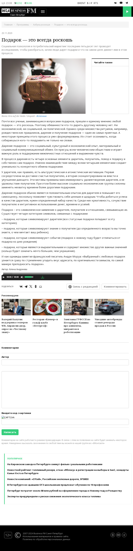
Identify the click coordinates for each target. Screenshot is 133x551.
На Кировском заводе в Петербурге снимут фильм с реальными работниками (54, 464)
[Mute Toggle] (22, 277)
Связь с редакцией (85, 286)
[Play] (3, 277)
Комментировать (115, 286)
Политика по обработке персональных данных (46, 539)
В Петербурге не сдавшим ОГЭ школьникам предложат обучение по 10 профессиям (58, 484)
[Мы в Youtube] (121, 3)
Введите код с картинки (16, 413)
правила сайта (61, 536)
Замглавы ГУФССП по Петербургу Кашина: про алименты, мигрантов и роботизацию (77, 326)
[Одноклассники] (36, 286)
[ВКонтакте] (21, 286)
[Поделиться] (37, 277)
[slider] (29, 276)
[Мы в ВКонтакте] (115, 3)
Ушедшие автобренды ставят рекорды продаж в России (108, 322)
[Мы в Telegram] (127, 3)
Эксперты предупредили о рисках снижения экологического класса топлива (54, 496)
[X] (31, 286)
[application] (37, 277)
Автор (5, 356)
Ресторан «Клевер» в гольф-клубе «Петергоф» (45, 322)
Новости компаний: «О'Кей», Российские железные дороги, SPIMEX (48, 479)
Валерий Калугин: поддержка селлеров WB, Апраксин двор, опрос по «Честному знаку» (15, 326)
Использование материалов (37, 536)
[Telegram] (26, 286)
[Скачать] (42, 277)
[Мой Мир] (40, 286)
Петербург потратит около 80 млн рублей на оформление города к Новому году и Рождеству (64, 490)
